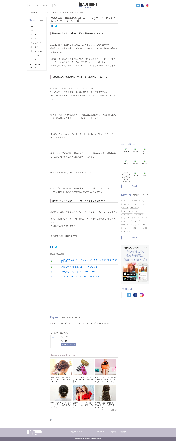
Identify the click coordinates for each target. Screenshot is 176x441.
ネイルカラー (126, 218)
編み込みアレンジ (104, 323)
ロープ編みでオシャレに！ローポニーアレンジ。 (82, 272)
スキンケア (135, 221)
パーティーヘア (75, 323)
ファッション (38, 51)
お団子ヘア (135, 228)
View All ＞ (135, 186)
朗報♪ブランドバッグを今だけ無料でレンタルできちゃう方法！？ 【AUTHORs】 (105, 379)
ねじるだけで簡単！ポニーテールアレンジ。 (80, 267)
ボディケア (134, 207)
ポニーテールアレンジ (140, 218)
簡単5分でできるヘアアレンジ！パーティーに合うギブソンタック (60, 405)
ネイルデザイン (138, 200)
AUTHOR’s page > (68, 345)
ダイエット (125, 221)
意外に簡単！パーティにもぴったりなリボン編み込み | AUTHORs (60, 379)
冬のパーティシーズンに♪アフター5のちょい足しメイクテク (83, 405)
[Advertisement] (66, 296)
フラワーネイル (140, 224)
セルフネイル (139, 214)
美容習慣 (144, 228)
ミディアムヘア (127, 231)
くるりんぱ (125, 204)
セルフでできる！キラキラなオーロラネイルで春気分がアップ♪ (83, 379)
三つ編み (125, 207)
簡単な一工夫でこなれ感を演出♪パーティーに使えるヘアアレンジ (105, 405)
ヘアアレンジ (90, 323)
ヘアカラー (125, 228)
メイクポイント (127, 214)
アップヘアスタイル (60, 323)
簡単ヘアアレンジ (127, 211)
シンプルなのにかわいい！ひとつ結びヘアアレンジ (83, 276)
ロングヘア (139, 211)
